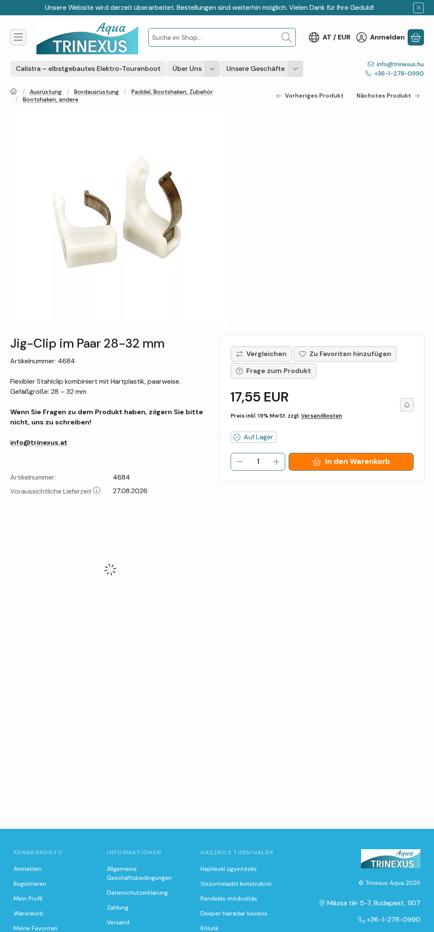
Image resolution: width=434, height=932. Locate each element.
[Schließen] (418, 8)
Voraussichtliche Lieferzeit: (55, 491)
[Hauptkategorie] (13, 92)
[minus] (239, 461)
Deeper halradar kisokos (233, 913)
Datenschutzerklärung (137, 892)
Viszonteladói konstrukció (236, 883)
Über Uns (187, 68)
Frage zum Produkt (278, 370)
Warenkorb (29, 913)
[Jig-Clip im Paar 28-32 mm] (118, 217)
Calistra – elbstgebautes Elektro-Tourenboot (88, 68)
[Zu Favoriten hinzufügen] (345, 354)
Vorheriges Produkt (314, 95)
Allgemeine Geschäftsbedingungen (139, 873)
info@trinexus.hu (400, 64)
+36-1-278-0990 (399, 73)
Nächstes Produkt (383, 95)
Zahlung (117, 907)
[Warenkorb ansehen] (416, 37)
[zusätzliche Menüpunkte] (212, 69)
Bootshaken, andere (50, 99)
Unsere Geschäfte (255, 68)
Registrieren (30, 883)
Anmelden (28, 869)
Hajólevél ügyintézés (228, 869)
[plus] (276, 461)
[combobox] (222, 37)
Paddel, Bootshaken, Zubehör (172, 91)
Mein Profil (28, 898)
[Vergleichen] (261, 354)
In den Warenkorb (357, 461)
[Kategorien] (18, 37)
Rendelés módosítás (228, 898)
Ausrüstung (45, 91)
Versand (118, 922)
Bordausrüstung (96, 91)
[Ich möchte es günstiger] (407, 405)
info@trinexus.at (38, 442)
